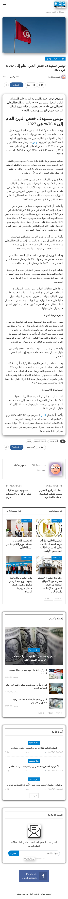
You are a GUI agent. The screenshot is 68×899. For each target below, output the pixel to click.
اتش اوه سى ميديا (25, 894)
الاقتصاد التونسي (40, 441)
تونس (49, 58)
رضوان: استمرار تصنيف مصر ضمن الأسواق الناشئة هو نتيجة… (34, 785)
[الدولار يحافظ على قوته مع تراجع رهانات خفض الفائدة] (56, 674)
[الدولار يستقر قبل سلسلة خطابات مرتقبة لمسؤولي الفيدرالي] (56, 703)
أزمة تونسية (54, 441)
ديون (29, 441)
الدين (43, 415)
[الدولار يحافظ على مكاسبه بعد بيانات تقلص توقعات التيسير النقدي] (34, 646)
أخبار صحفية (59, 58)
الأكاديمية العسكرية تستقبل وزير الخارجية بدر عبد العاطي (34, 766)
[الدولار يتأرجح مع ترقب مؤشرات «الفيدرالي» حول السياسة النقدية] (56, 688)
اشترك (13, 853)
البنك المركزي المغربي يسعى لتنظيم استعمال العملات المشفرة (50, 494)
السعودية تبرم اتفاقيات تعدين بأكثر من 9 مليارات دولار (18, 494)
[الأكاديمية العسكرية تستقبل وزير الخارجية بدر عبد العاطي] (19, 528)
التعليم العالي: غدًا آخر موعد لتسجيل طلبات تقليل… (34, 748)
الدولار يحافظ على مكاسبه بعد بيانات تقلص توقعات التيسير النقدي (34, 658)
